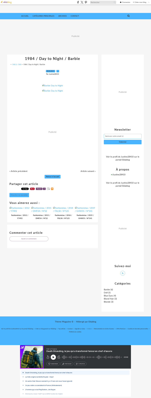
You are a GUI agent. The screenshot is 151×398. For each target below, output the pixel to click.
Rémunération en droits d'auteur (104, 328)
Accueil (25, 16)
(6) (108, 290)
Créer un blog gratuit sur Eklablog (45, 328)
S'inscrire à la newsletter (19, 195)
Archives (62, 16)
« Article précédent (18, 171)
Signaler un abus (80, 328)
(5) (107, 293)
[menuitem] (24, 16)
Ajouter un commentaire (29, 239)
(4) (110, 296)
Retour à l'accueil (52, 177)
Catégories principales (43, 16)
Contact (75, 16)
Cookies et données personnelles (138, 328)
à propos (82, 363)
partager (68, 363)
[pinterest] (85, 2)
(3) (110, 299)
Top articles (61, 328)
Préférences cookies (75, 332)
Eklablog (92, 322)
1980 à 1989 (16, 64)
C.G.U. (90, 328)
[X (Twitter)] (81, 2)
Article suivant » (88, 171)
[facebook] (78, 2)
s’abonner (54, 363)
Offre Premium (121, 328)
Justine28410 (127, 157)
